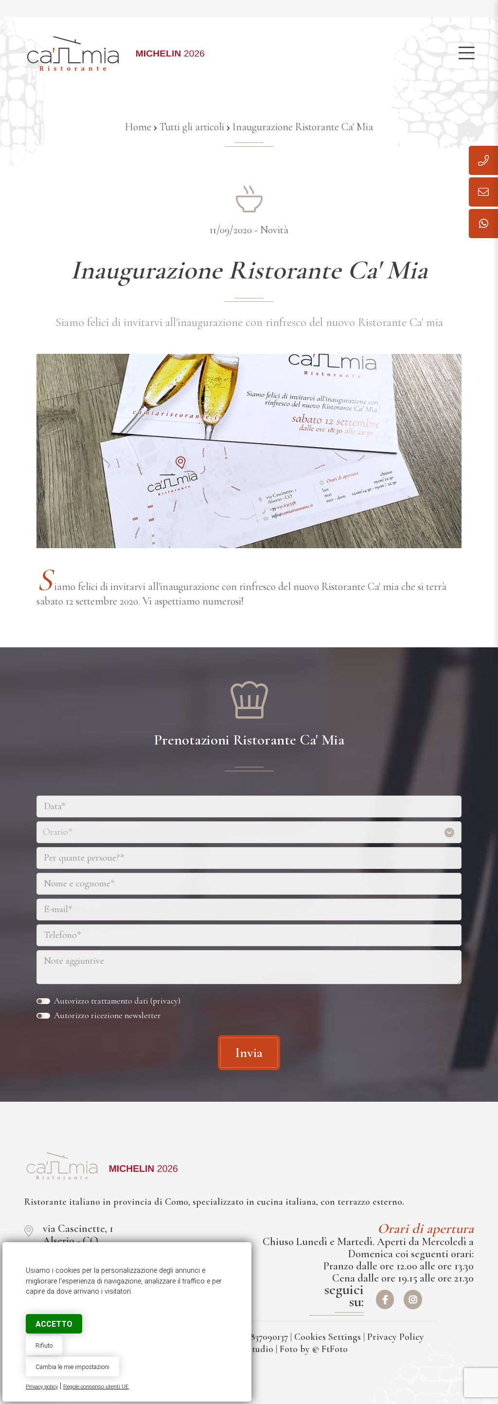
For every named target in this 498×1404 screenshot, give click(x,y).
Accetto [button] (54, 1324)
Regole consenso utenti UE (96, 1387)
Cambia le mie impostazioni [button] (72, 1366)
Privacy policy (42, 1387)
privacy (165, 1001)
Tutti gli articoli (192, 127)
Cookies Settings (327, 1337)
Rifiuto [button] (44, 1345)
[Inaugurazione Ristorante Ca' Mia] (62, 1165)
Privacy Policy (395, 1337)
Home (138, 127)
